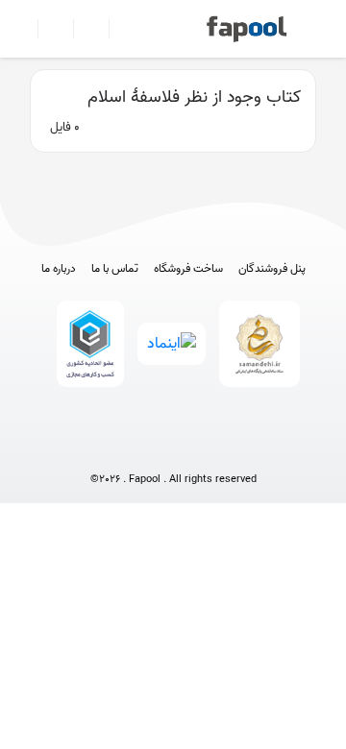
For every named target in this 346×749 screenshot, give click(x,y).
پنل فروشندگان (272, 269)
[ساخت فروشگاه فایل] (83, 28)
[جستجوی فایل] (118, 28)
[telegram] (138, 448)
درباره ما (58, 269)
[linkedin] (245, 448)
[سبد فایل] (22, 28)
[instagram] (173, 448)
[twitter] (209, 448)
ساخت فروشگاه (188, 269)
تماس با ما (114, 269)
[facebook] (102, 448)
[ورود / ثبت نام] (47, 28)
